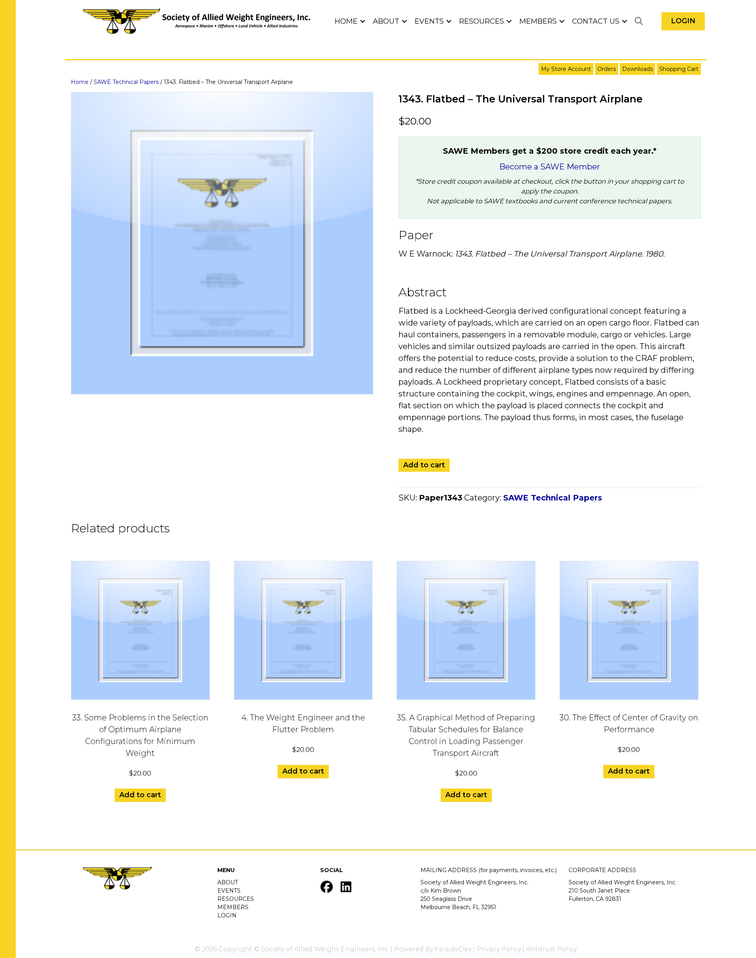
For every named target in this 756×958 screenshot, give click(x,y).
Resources (481, 21)
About (386, 21)
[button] (363, 21)
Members (538, 21)
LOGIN (227, 915)
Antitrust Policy (551, 949)
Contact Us (595, 21)
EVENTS (229, 890)
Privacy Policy (498, 949)
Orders (606, 69)
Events (429, 21)
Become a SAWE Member (549, 166)
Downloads (637, 69)
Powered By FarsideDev (432, 949)
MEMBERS (232, 907)
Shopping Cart (679, 69)
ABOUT (227, 882)
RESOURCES (235, 898)
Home (346, 21)
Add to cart (424, 465)
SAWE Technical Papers (126, 82)
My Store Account (566, 69)
